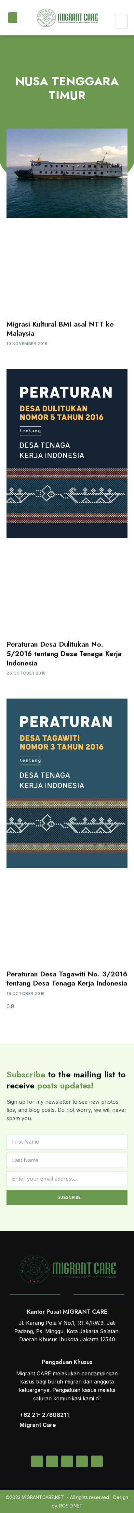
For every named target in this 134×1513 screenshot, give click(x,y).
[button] (12, 17)
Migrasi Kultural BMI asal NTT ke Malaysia (60, 329)
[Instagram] (67, 1461)
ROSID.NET (71, 1505)
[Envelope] (37, 1461)
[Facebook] (82, 1461)
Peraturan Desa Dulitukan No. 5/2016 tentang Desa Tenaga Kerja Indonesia (64, 653)
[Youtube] (97, 1461)
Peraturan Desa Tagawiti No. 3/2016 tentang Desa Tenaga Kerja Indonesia (67, 978)
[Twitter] (52, 1461)
